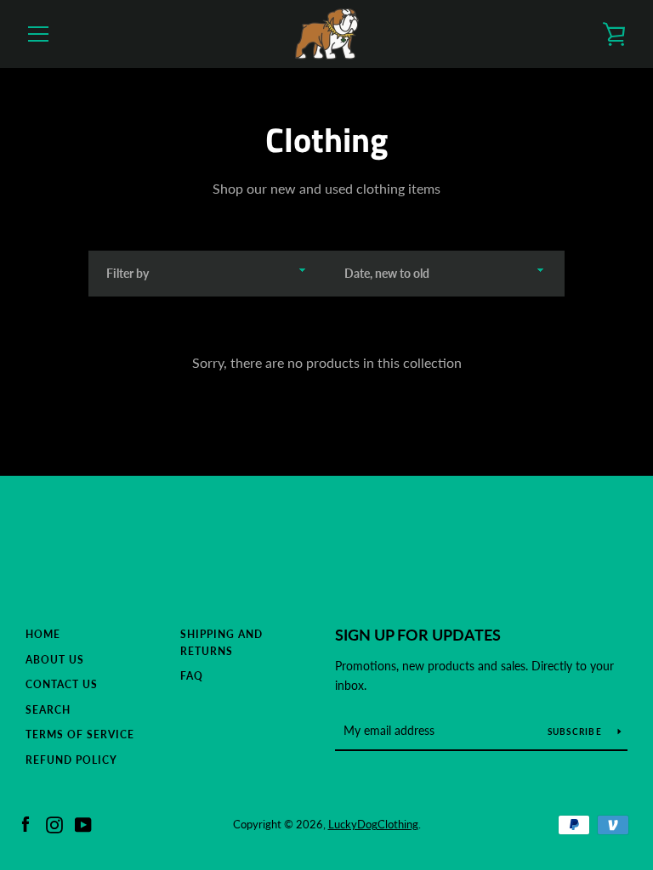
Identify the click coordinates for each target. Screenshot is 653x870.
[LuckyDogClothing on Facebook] (25, 823)
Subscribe (576, 731)
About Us (55, 659)
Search (48, 709)
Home (43, 634)
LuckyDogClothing (373, 824)
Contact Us (62, 684)
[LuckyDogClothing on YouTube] (83, 823)
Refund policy (71, 760)
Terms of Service (80, 734)
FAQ (191, 675)
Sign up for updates (418, 634)
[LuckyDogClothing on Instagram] (54, 823)
